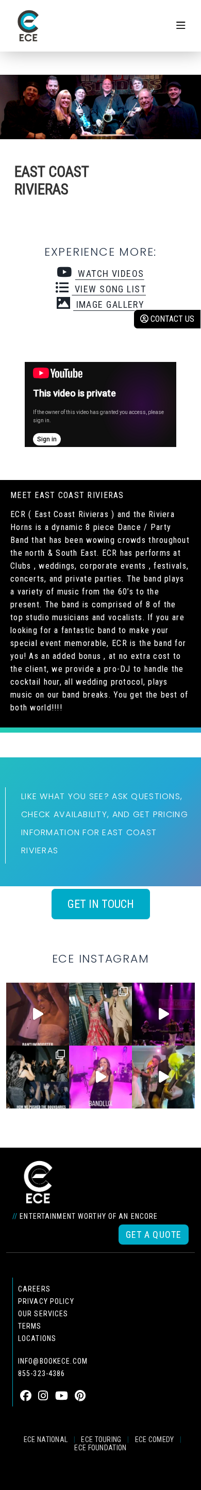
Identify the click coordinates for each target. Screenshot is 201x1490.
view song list (109, 289)
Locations (37, 1338)
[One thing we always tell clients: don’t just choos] (100, 1077)
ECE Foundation (100, 1448)
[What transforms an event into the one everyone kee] (37, 1077)
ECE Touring (101, 1439)
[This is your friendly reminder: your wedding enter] (100, 1014)
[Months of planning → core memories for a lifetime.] (163, 1014)
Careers (34, 1289)
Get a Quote (153, 1234)
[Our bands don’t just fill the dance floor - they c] (163, 1077)
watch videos (109, 273)
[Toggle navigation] (181, 26)
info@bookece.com (53, 1361)
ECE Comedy (154, 1439)
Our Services (43, 1314)
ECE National (46, 1439)
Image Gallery (108, 304)
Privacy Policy (46, 1301)
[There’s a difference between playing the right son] (37, 1014)
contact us (171, 319)
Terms (30, 1326)
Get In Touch (101, 904)
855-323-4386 (41, 1373)
